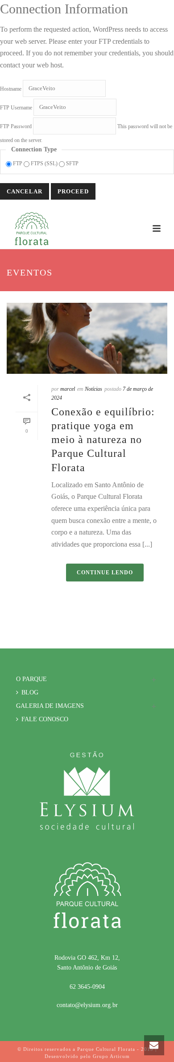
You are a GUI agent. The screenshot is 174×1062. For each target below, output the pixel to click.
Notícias (93, 389)
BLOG (29, 692)
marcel (67, 389)
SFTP (72, 163)
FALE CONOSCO (44, 719)
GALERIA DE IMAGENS (50, 705)
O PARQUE (31, 679)
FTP (18, 163)
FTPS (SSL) (44, 163)
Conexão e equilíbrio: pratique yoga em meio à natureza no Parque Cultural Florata (103, 439)
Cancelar (24, 191)
